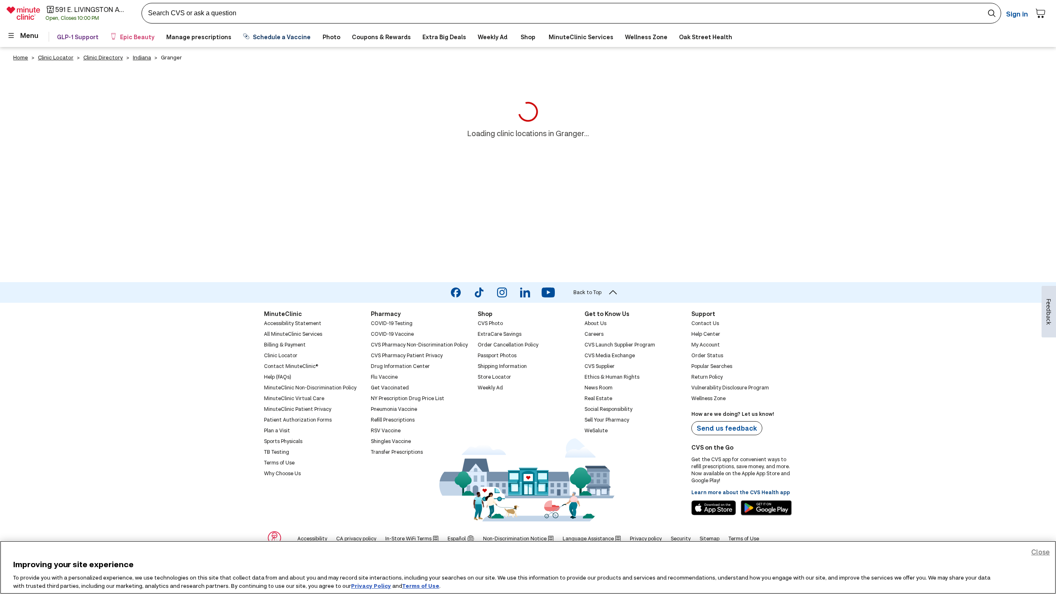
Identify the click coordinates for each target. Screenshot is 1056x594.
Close (1040, 551)
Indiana (142, 57)
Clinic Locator (55, 57)
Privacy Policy (371, 585)
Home (20, 57)
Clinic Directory (103, 57)
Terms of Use (420, 585)
